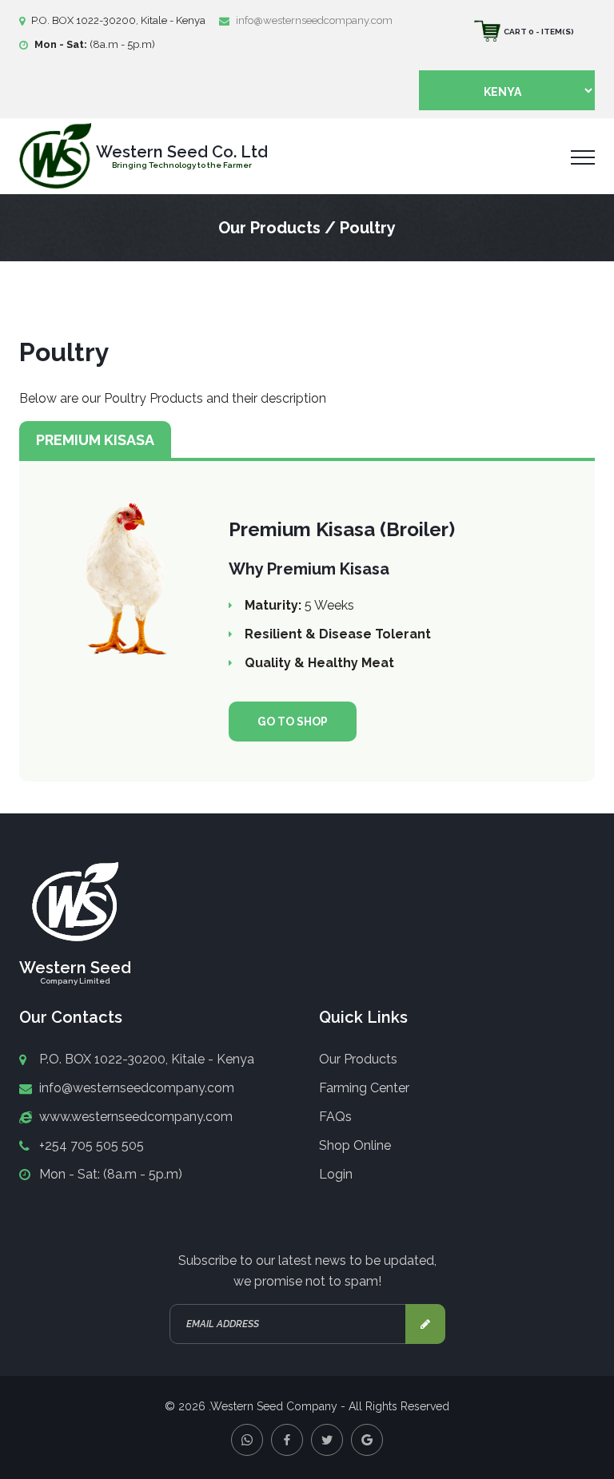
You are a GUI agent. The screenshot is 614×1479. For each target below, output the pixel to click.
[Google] (367, 1440)
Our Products (358, 1059)
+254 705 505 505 (91, 1145)
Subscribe (425, 1324)
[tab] (95, 440)
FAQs (335, 1116)
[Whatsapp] (247, 1440)
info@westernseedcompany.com (314, 20)
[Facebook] (287, 1440)
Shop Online (355, 1145)
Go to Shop (292, 721)
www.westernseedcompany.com (136, 1116)
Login (336, 1174)
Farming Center (364, 1087)
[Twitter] (327, 1440)
